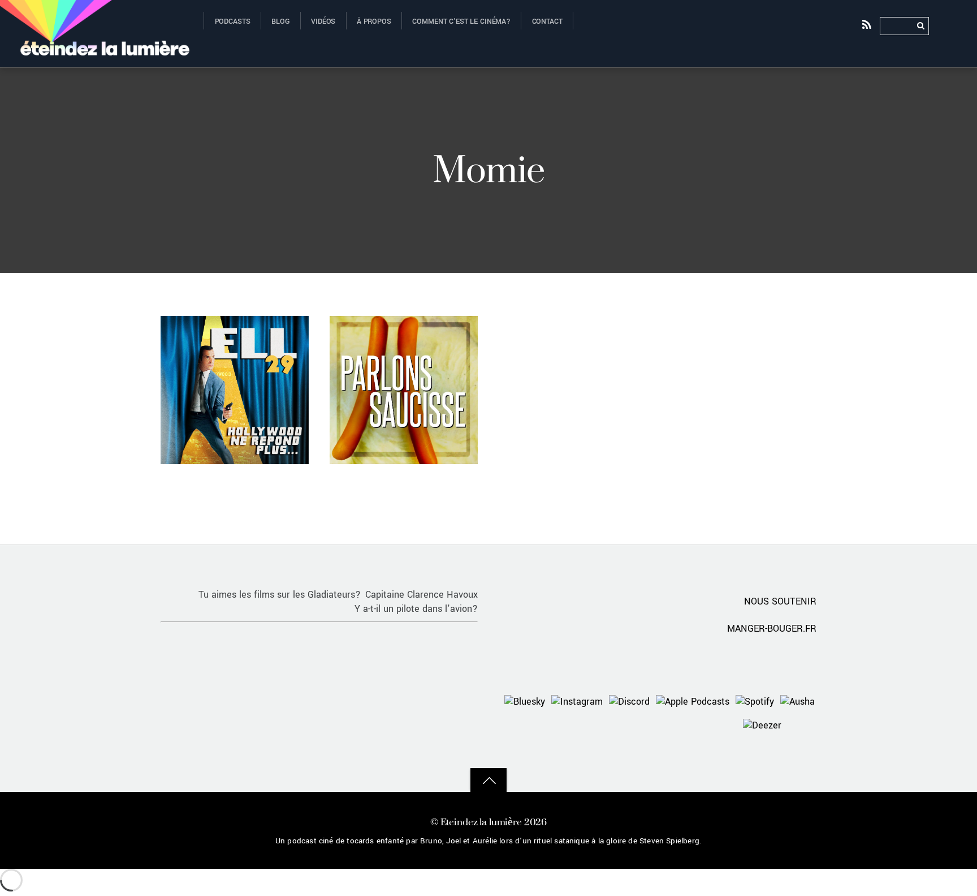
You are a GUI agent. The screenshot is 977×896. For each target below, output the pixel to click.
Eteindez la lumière (481, 821)
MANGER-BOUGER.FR (771, 628)
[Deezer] (762, 724)
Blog (280, 21)
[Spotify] (755, 701)
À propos (374, 21)
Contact (547, 21)
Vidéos (323, 21)
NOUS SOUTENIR (780, 601)
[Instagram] (577, 701)
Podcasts (232, 21)
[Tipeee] (801, 724)
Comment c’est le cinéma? (461, 21)
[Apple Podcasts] (692, 701)
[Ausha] (797, 701)
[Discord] (629, 701)
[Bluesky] (525, 701)
